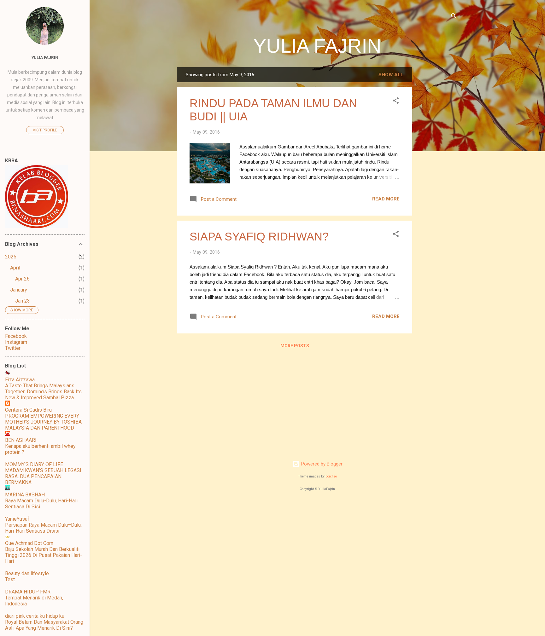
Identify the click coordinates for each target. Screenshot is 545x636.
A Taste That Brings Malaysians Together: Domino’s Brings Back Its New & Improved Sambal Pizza (43, 392)
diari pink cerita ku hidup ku (34, 616)
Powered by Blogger (321, 464)
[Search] (454, 17)
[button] (396, 102)
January (18, 290)
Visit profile (45, 130)
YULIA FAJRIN (317, 46)
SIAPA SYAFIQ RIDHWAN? (259, 236)
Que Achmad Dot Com (29, 543)
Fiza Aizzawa (20, 380)
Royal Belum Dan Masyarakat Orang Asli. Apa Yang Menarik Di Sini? (44, 625)
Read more (386, 199)
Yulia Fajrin (45, 57)
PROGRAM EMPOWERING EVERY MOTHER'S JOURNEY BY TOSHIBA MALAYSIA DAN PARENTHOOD (43, 422)
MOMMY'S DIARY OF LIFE (34, 464)
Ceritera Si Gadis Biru (28, 410)
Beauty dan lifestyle (27, 573)
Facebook (16, 336)
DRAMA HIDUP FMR (27, 592)
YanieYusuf (17, 519)
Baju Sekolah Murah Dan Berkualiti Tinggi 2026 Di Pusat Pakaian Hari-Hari (43, 555)
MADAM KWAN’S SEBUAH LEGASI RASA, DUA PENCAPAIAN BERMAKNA (43, 476)
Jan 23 (22, 301)
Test (10, 579)
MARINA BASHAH (25, 495)
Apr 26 (22, 279)
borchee (331, 476)
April (15, 268)
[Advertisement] (437, 161)
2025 (10, 257)
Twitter (13, 348)
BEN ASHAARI (21, 440)
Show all (390, 75)
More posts (294, 345)
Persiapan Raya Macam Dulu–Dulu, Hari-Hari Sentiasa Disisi (43, 528)
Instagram (16, 342)
